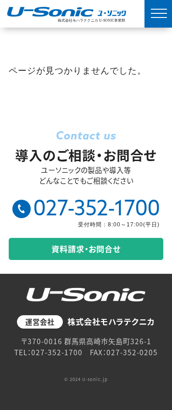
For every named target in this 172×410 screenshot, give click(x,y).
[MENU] (158, 14)
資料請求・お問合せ (86, 248)
